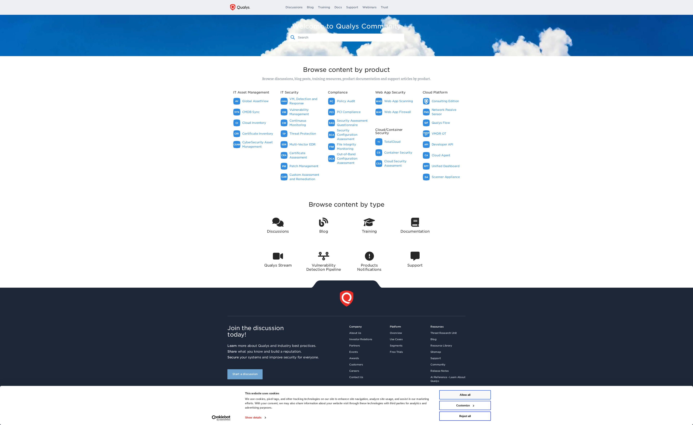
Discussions (294, 7)
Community (437, 364)
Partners (354, 345)
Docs (338, 7)
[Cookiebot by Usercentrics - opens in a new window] (221, 418)
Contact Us (356, 377)
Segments (396, 345)
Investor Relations (360, 339)
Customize (463, 405)
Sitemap (435, 351)
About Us (355, 333)
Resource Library (441, 345)
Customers (356, 364)
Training (324, 7)
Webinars (369, 7)
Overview (396, 333)
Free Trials (396, 351)
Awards (354, 358)
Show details (253, 417)
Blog (310, 7)
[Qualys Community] (240, 7)
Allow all (465, 394)
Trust (384, 7)
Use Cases (396, 339)
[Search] (293, 37)
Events (353, 351)
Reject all (465, 416)
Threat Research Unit (443, 333)
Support (352, 7)
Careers (354, 370)
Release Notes (439, 370)
